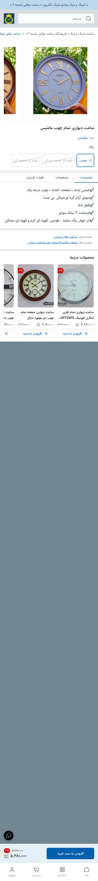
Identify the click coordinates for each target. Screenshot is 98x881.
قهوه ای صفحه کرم (25, 160)
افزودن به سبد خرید (70, 853)
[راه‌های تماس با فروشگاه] (8, 835)
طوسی (83, 160)
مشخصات (62, 177)
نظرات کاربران (35, 177)
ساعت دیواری (36, 242)
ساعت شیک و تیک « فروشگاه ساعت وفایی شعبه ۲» (60, 33)
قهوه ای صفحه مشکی (58, 160)
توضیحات (86, 177)
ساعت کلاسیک (67, 242)
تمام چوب (51, 242)
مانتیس (82, 137)
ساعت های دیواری (65, 236)
